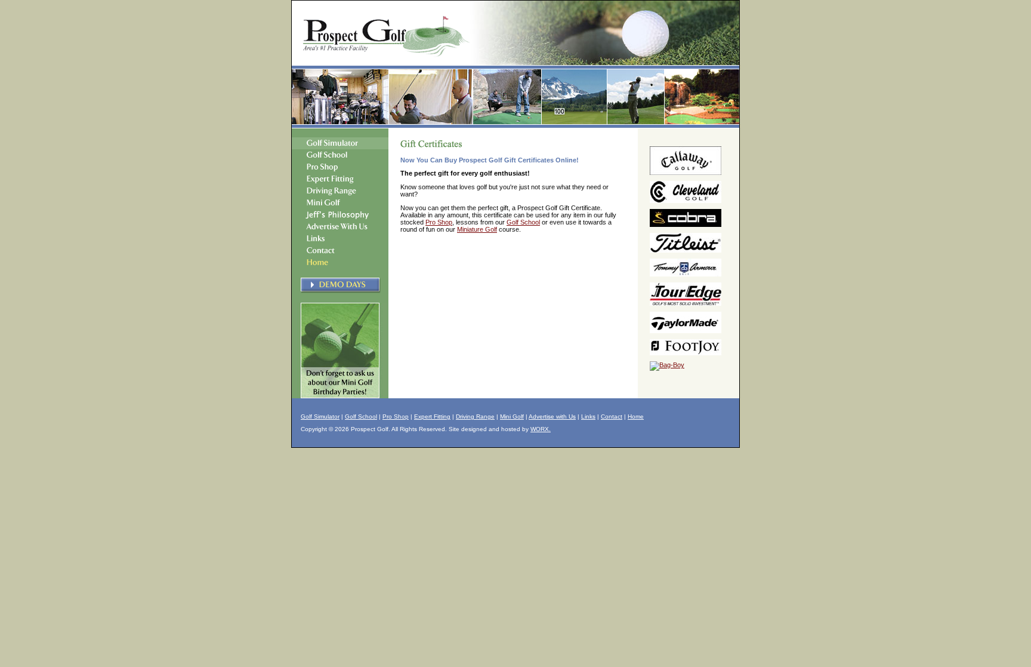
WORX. (540, 429)
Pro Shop (438, 222)
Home (636, 416)
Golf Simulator (320, 416)
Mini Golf (512, 416)
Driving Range (475, 416)
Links (588, 416)
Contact (611, 416)
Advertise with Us (552, 416)
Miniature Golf (477, 229)
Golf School (523, 222)
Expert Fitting (432, 416)
